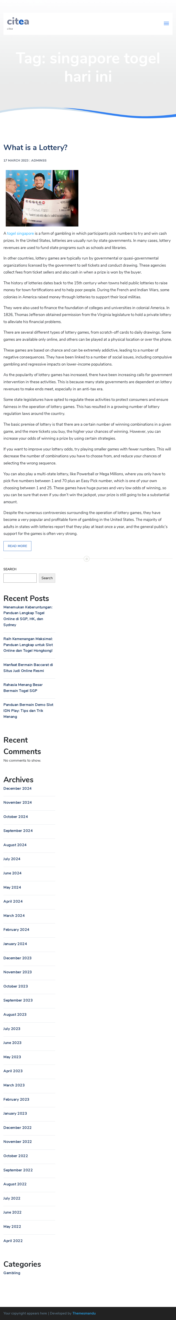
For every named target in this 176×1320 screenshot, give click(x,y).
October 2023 (15, 986)
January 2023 (15, 1113)
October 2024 (15, 816)
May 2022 (12, 1226)
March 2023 (14, 1085)
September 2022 (18, 1170)
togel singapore (20, 233)
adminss (39, 160)
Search (9, 569)
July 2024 (12, 858)
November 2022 (17, 1141)
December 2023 (17, 958)
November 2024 (17, 802)
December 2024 (17, 788)
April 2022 (13, 1240)
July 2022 (12, 1198)
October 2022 (15, 1155)
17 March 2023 (15, 160)
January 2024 (15, 943)
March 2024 (14, 915)
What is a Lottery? (35, 148)
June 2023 (12, 1042)
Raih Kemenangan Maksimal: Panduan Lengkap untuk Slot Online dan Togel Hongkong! (28, 644)
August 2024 (15, 844)
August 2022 (15, 1184)
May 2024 (12, 887)
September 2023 (18, 1000)
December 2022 (17, 1127)
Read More (17, 546)
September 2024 (18, 830)
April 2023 (13, 1071)
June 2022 (12, 1212)
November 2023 (17, 972)
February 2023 (16, 1099)
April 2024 (13, 901)
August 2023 (15, 1014)
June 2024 (12, 873)
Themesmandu (84, 1313)
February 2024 (16, 929)
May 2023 (12, 1057)
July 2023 (12, 1028)
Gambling (11, 1272)
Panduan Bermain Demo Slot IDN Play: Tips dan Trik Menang (28, 710)
